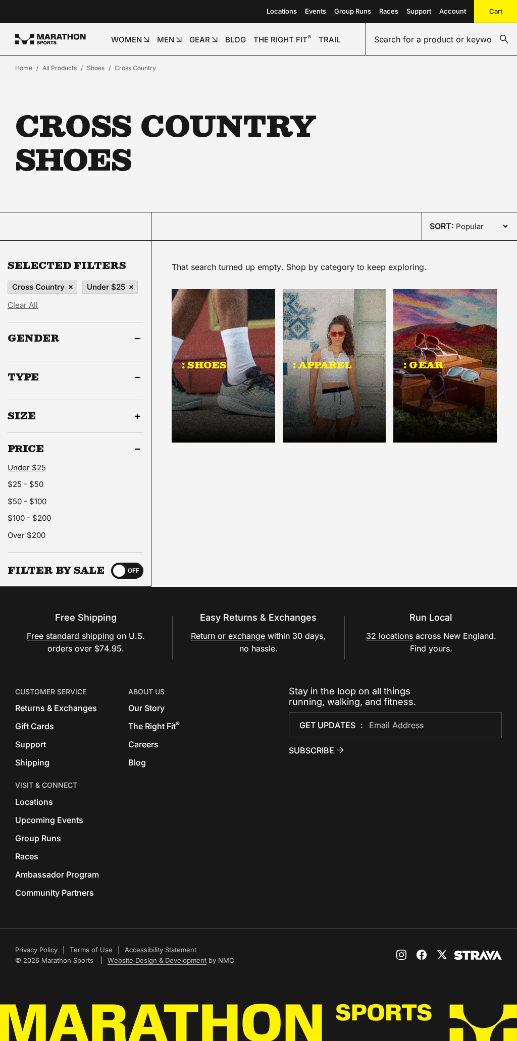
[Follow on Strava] (478, 955)
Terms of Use (91, 950)
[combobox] (441, 39)
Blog (137, 762)
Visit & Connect (46, 785)
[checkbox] (127, 571)
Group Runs (352, 11)
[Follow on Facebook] (421, 955)
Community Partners (54, 893)
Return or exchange (228, 636)
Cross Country (135, 68)
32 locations (389, 636)
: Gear (423, 364)
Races (388, 11)
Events (315, 11)
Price (26, 449)
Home (23, 68)
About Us (146, 691)
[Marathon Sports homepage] (50, 39)
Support (418, 11)
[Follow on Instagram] (401, 955)
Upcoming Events (49, 820)
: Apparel (322, 364)
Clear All (23, 305)
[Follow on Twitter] (442, 955)
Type (23, 377)
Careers (143, 744)
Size (22, 416)
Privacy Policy (36, 950)
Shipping (32, 762)
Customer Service (50, 691)
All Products (59, 68)
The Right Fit (154, 726)
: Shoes (204, 364)
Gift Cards (34, 726)
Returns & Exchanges (56, 708)
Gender (34, 339)
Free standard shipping (70, 636)
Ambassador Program (57, 874)
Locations (282, 11)
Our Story (146, 708)
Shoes (96, 68)
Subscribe (311, 750)
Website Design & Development (157, 960)
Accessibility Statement (160, 950)
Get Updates (327, 725)
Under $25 (106, 287)
